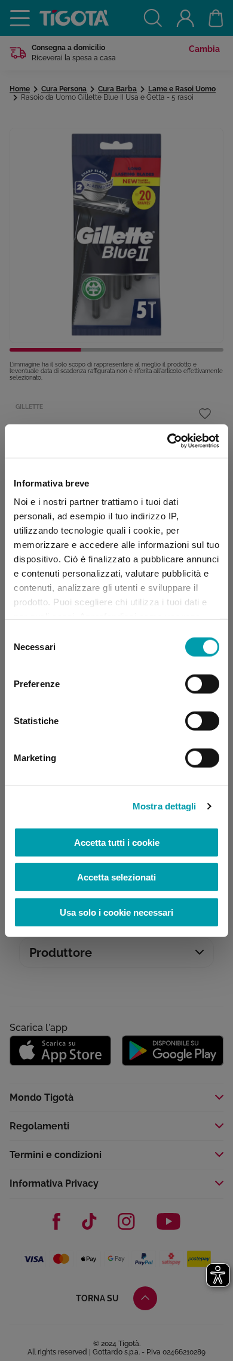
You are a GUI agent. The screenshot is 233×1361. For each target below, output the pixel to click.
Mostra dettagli (165, 806)
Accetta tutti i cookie (117, 842)
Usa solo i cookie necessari (116, 912)
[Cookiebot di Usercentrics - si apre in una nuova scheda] (167, 441)
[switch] (202, 683)
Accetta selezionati (116, 877)
